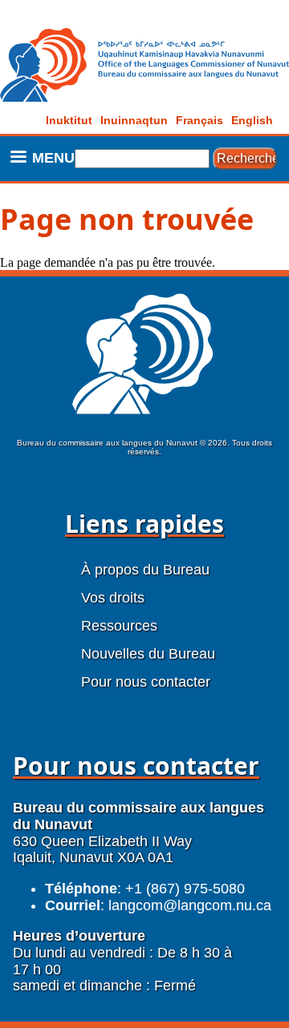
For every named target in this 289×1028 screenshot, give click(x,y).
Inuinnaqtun (134, 120)
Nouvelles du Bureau (148, 654)
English (252, 120)
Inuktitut (69, 120)
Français (199, 120)
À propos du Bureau (145, 570)
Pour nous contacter (145, 682)
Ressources (119, 626)
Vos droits (112, 598)
